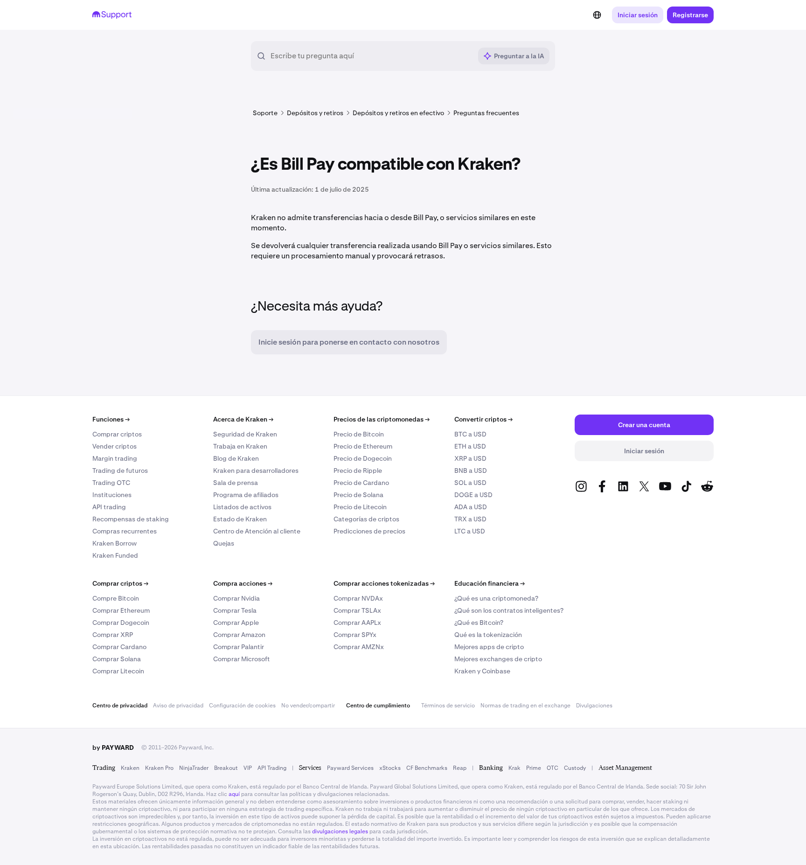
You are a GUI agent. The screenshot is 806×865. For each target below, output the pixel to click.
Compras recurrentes (124, 531)
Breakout (226, 768)
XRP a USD (470, 458)
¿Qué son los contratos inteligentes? (508, 610)
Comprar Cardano (119, 647)
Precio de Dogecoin (363, 458)
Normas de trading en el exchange (525, 705)
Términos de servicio (448, 705)
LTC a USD (469, 531)
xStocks (390, 768)
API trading (109, 507)
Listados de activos (242, 507)
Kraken (130, 768)
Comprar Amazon (239, 634)
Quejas (223, 543)
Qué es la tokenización (488, 634)
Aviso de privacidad (178, 705)
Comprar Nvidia (236, 598)
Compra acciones (242, 583)
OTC (552, 768)
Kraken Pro (159, 768)
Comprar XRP (112, 634)
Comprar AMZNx (359, 647)
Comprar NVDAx (358, 598)
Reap (459, 768)
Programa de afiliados (245, 495)
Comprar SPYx (355, 634)
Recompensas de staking (130, 519)
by (113, 747)
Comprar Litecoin (118, 671)
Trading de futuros (120, 470)
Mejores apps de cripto (489, 647)
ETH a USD (470, 446)
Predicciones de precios (369, 531)
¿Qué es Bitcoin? (478, 622)
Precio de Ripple (358, 470)
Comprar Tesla (235, 610)
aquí (234, 794)
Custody (575, 768)
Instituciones (112, 495)
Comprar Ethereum (121, 610)
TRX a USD (470, 519)
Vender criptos (114, 446)
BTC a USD (470, 434)
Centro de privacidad (119, 705)
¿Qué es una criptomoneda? (496, 598)
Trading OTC (111, 482)
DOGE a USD (473, 495)
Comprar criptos (117, 434)
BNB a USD (470, 470)
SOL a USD (470, 482)
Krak (514, 768)
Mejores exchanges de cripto (498, 659)
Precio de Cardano (361, 482)
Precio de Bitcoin (359, 434)
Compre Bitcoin (115, 598)
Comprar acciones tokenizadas (384, 583)
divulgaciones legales (340, 831)
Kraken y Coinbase (482, 671)
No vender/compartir (308, 705)
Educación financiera (489, 583)
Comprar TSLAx (357, 610)
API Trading (271, 768)
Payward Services (350, 768)
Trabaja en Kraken (240, 446)
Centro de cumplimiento (378, 705)
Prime (533, 768)
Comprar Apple (236, 622)
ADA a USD (470, 507)
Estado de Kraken (240, 519)
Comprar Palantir (238, 647)
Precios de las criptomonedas (382, 419)
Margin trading (114, 458)
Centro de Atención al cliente (256, 531)
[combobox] (371, 56)
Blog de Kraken (236, 458)
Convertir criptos (483, 419)
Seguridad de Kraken (245, 434)
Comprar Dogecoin (120, 622)
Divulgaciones (594, 705)
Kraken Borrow (114, 543)
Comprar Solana (116, 659)
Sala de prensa (235, 482)
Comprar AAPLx (357, 622)
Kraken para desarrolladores (256, 470)
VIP (247, 768)
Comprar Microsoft (241, 659)
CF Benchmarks (426, 768)
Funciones (111, 419)
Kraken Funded (115, 555)
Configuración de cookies (242, 705)
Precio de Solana (358, 495)
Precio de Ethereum (363, 446)
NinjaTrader (193, 768)
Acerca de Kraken (243, 419)
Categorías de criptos (366, 519)
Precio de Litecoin (360, 507)
